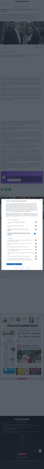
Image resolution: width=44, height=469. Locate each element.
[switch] (35, 222)
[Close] (41, 201)
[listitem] (22, 219)
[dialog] (22, 234)
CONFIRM (14, 264)
